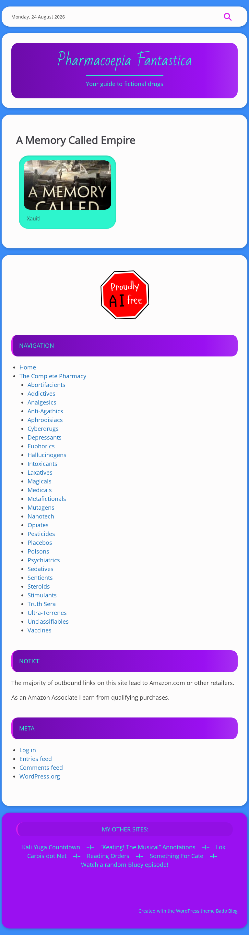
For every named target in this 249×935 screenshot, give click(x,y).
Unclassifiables (48, 621)
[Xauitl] (67, 185)
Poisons (38, 551)
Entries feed (35, 759)
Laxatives (40, 472)
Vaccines (40, 630)
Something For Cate (176, 856)
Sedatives (40, 569)
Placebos (40, 542)
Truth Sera (42, 604)
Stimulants (42, 595)
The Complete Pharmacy (52, 376)
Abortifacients (46, 385)
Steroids (39, 586)
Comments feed (41, 767)
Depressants (45, 437)
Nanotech (41, 516)
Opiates (38, 525)
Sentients (40, 577)
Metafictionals (47, 499)
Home (27, 367)
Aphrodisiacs (45, 420)
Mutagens (41, 507)
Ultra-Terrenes (47, 613)
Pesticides (41, 534)
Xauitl (34, 218)
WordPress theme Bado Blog (207, 911)
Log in (27, 750)
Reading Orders (108, 856)
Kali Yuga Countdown (51, 847)
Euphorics (41, 446)
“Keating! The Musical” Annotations (148, 847)
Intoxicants (42, 464)
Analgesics (42, 402)
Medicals (40, 490)
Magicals (40, 481)
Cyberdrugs (43, 428)
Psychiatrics (44, 560)
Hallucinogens (47, 455)
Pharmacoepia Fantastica (124, 60)
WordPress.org (39, 776)
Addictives (41, 393)
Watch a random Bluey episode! (124, 864)
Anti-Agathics (45, 411)
